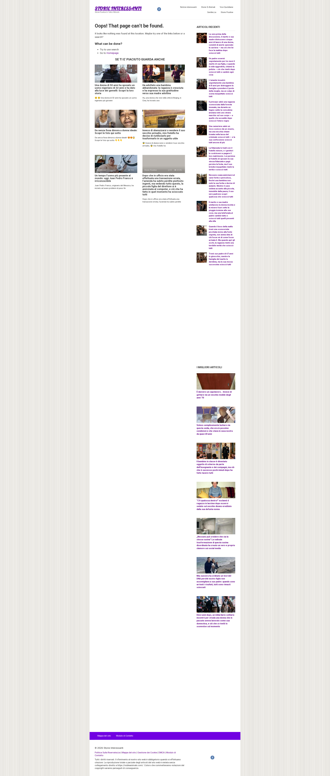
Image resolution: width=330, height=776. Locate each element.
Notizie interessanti (188, 7)
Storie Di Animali (208, 7)
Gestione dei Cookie (147, 752)
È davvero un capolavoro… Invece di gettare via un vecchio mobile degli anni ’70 (214, 395)
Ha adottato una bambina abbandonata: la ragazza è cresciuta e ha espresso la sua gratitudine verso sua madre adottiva (162, 89)
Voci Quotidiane (226, 7)
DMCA (162, 752)
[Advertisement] (216, 317)
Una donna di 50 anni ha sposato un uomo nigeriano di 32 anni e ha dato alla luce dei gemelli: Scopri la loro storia (115, 89)
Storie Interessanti (118, 8)
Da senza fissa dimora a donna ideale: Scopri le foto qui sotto (116, 132)
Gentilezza (211, 12)
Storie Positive (227, 12)
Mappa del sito (104, 736)
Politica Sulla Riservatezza (107, 752)
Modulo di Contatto (124, 736)
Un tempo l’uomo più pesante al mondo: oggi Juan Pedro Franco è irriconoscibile (114, 178)
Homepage (112, 53)
